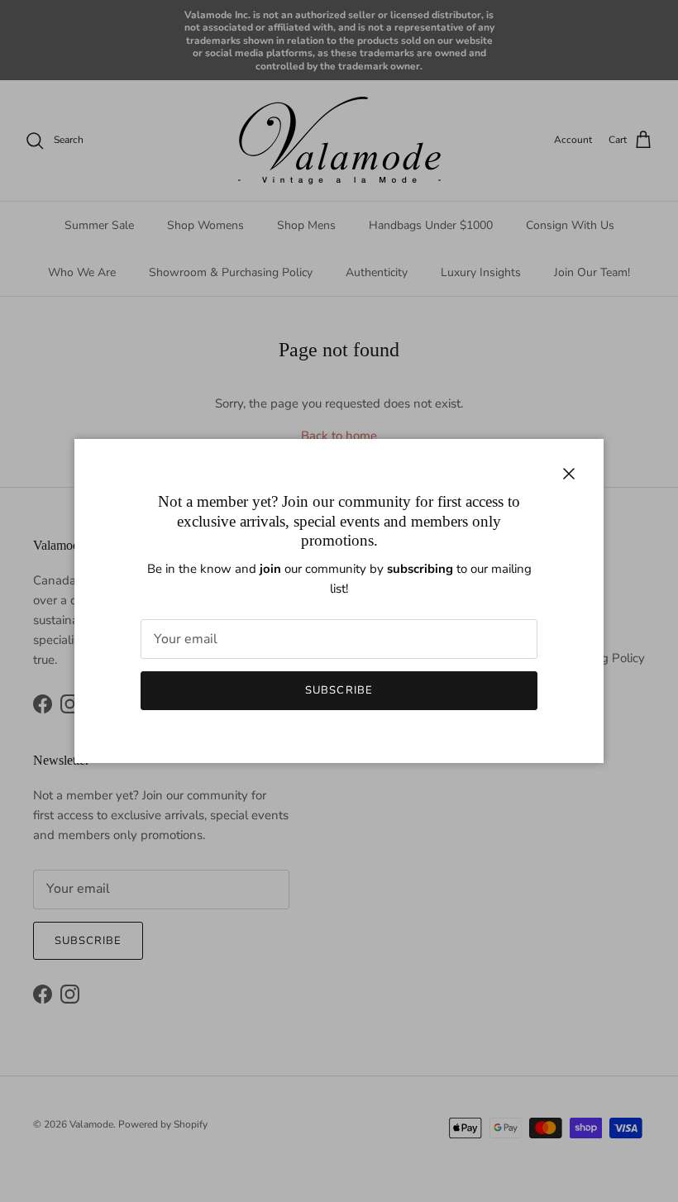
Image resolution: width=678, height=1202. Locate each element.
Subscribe (338, 690)
